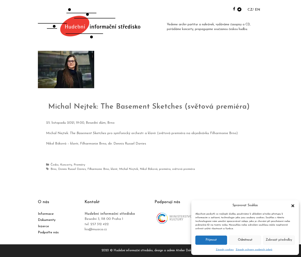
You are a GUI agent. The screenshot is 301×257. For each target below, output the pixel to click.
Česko (55, 164)
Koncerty (66, 164)
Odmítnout (245, 239)
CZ (250, 9)
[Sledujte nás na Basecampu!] (239, 9)
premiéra (165, 169)
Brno (54, 169)
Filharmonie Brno (98, 169)
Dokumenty (46, 220)
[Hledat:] (228, 8)
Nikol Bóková (148, 169)
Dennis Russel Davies (72, 169)
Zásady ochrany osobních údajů (254, 249)
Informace (46, 214)
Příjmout (211, 239)
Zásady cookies (225, 249)
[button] (293, 206)
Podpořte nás (48, 232)
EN (257, 9)
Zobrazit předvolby (279, 239)
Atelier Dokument (187, 250)
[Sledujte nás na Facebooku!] (234, 8)
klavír (114, 169)
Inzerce (43, 226)
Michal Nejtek (128, 169)
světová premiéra (183, 169)
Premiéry (79, 164)
